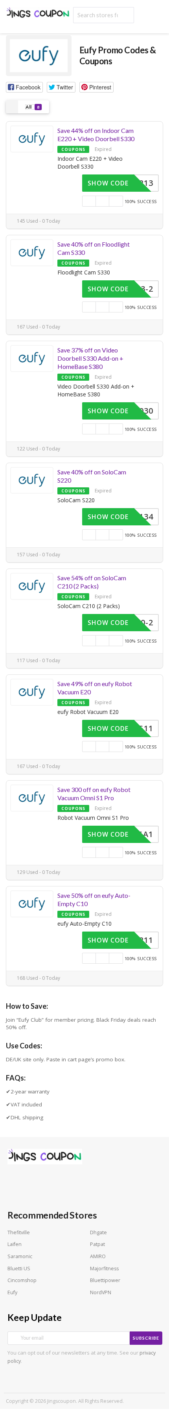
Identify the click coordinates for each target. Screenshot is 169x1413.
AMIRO (98, 1256)
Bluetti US (18, 1268)
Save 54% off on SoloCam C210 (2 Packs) (91, 582)
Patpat (97, 1244)
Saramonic (19, 1256)
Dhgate (98, 1232)
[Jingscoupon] (38, 13)
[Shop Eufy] (39, 55)
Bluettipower (105, 1280)
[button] (24, 87)
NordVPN (100, 1292)
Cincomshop (22, 1280)
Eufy (12, 1292)
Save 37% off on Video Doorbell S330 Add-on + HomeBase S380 (90, 358)
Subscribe (146, 1337)
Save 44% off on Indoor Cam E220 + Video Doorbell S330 (95, 134)
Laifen (14, 1244)
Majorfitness (104, 1268)
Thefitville (18, 1232)
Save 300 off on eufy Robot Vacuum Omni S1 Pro (93, 793)
